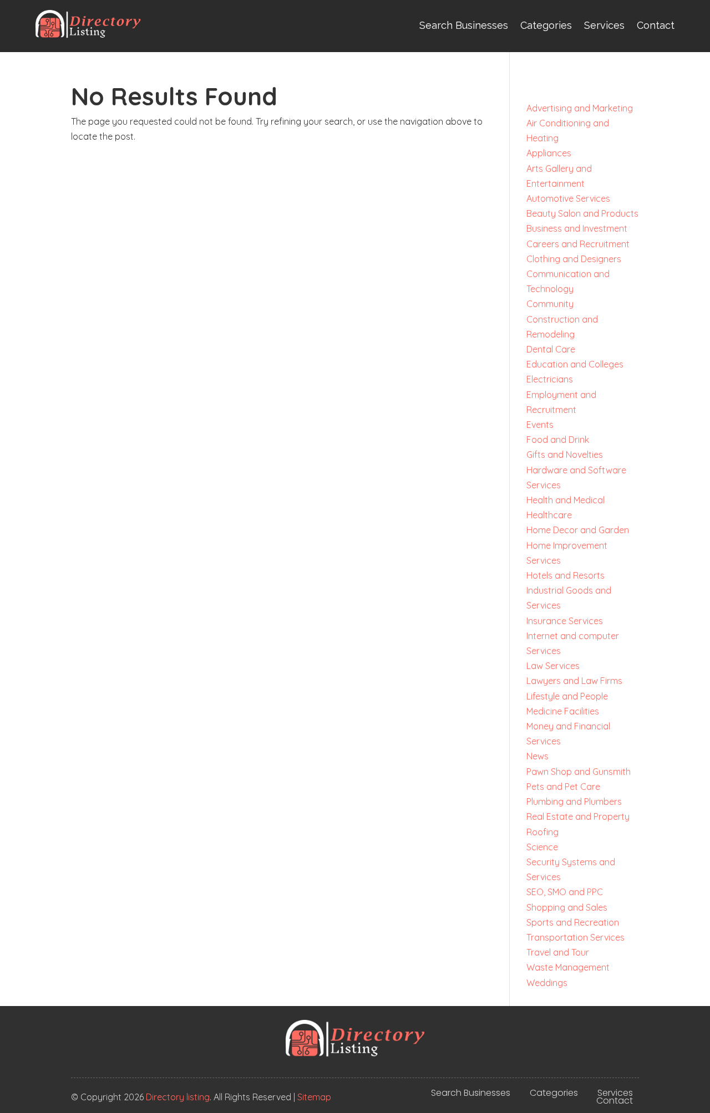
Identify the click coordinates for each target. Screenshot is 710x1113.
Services (604, 25)
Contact (655, 25)
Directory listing (178, 1096)
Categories (546, 25)
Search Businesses (463, 25)
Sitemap (314, 1096)
